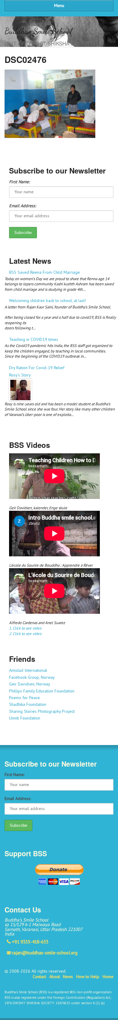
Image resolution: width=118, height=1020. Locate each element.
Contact (39, 976)
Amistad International (28, 670)
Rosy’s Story (20, 375)
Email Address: (22, 205)
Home (108, 976)
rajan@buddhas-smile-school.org (44, 953)
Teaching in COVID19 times (33, 339)
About (54, 976)
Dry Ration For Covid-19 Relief (36, 367)
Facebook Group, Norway (32, 677)
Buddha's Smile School (38, 31)
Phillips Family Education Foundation (41, 691)
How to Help (87, 976)
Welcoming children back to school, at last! (47, 300)
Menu (59, 5)
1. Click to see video (25, 628)
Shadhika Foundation (27, 704)
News (68, 976)
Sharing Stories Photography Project (42, 711)
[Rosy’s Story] (61, 390)
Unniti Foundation (24, 718)
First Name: (19, 181)
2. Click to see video (25, 633)
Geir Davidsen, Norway (29, 684)
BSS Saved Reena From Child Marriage (44, 272)
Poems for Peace (24, 697)
